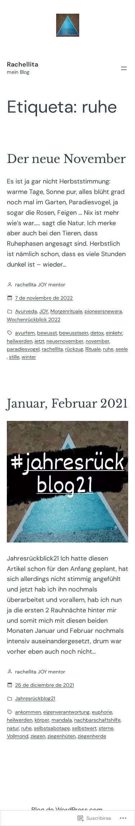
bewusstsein (73, 333)
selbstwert (84, 728)
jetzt (39, 341)
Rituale (93, 349)
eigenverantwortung (66, 712)
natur (13, 728)
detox (97, 333)
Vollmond (17, 736)
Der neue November (66, 159)
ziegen (38, 736)
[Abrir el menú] (124, 68)
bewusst (47, 333)
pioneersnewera (103, 311)
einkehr (114, 333)
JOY (43, 311)
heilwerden (19, 341)
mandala (61, 720)
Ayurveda (26, 311)
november (97, 341)
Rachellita (22, 64)
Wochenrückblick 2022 (33, 319)
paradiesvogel (23, 349)
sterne (106, 728)
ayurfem (25, 333)
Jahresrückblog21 (35, 698)
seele (122, 349)
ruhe (108, 349)
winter (29, 357)
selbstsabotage (52, 728)
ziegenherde (92, 736)
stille (14, 357)
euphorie (102, 712)
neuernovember (65, 341)
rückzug (74, 349)
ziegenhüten (62, 736)
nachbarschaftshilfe (97, 720)
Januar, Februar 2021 (67, 403)
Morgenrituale (66, 311)
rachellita (52, 349)
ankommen (28, 712)
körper (42, 720)
